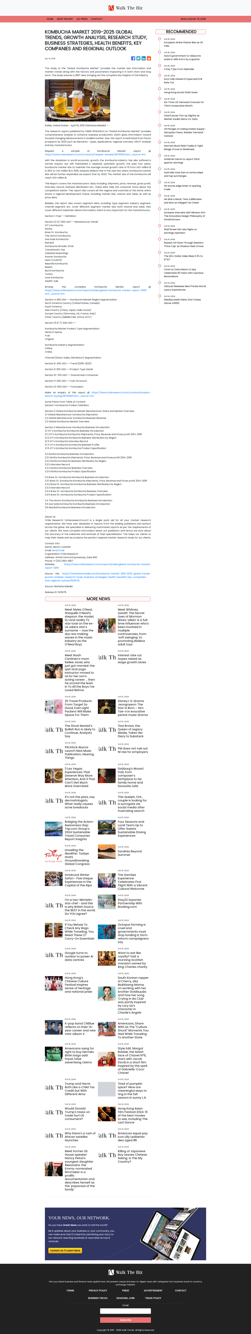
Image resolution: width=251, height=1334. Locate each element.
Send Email (58, 550)
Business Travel (98, 1298)
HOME (50, 19)
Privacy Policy (98, 1290)
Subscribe (125, 1320)
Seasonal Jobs (125, 1298)
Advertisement (153, 1290)
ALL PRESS (82, 19)
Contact (181, 1290)
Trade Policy (153, 1298)
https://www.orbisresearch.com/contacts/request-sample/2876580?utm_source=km (95, 154)
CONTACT (97, 19)
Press (125, 1290)
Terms (70, 1290)
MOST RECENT (65, 19)
